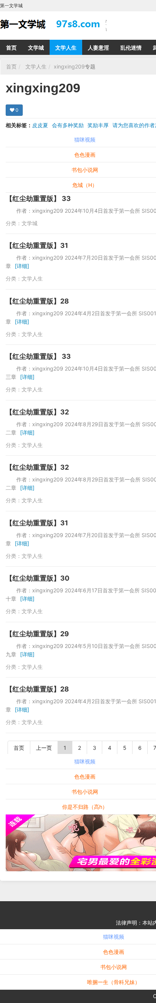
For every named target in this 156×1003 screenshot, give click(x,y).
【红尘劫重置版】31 (37, 245)
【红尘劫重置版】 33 (38, 198)
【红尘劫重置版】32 (37, 412)
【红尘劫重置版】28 (37, 301)
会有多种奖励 (68, 125)
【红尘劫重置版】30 (37, 578)
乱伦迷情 (131, 47)
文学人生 (65, 47)
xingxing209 (69, 66)
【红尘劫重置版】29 (37, 634)
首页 (11, 47)
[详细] (22, 266)
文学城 (36, 47)
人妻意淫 (98, 47)
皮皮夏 (40, 125)
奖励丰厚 (98, 125)
